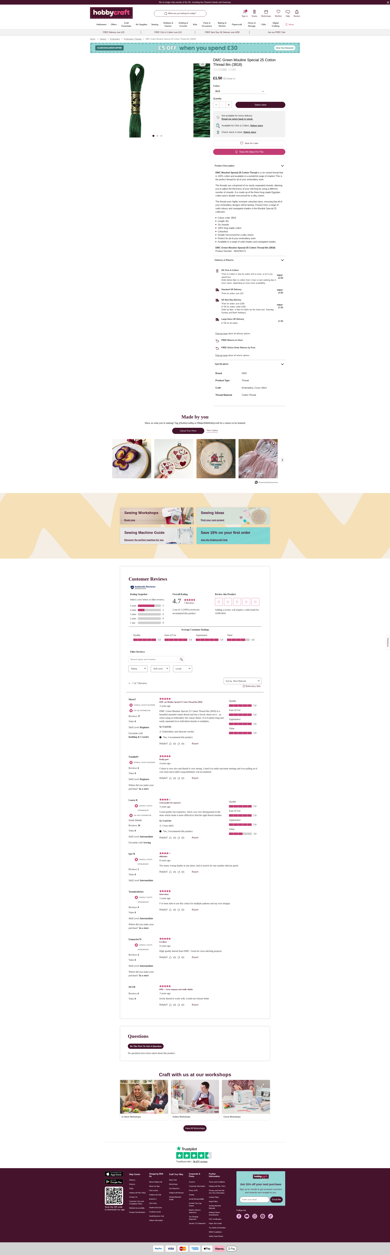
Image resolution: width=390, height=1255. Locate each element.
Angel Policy (213, 1201)
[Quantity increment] (229, 105)
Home (92, 39)
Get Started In (174, 1188)
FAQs (131, 1188)
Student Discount (155, 1207)
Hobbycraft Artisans (176, 1193)
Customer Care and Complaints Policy (136, 1202)
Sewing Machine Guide (175, 1198)
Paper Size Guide (215, 1223)
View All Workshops (195, 1128)
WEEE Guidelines (215, 1232)
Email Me (276, 1199)
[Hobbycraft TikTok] (270, 1216)
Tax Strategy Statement (193, 1218)
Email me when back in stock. (237, 119)
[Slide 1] (153, 135)
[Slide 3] (161, 135)
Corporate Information (197, 1186)
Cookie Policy (214, 1197)
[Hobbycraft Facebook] (238, 1216)
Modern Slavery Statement (195, 1211)
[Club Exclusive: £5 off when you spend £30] (195, 48)
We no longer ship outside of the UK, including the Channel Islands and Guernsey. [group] (195, 2)
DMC (244, 373)
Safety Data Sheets (216, 1236)
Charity (191, 1195)
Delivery (132, 1180)
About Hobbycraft (155, 1182)
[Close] (388, 2)
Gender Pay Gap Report (195, 1204)
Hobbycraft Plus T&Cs (217, 1186)
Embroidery (115, 39)
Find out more (221, 333)
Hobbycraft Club (155, 1195)
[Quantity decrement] (216, 105)
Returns (132, 1184)
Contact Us (133, 1197)
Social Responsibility (196, 1199)
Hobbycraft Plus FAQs (137, 1193)
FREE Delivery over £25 (113, 32)
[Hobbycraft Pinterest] (262, 1216)
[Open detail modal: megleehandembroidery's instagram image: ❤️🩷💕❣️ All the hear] (173, 458)
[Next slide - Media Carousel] (282, 460)
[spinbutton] (222, 105)
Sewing (103, 39)
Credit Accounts (155, 1212)
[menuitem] (101, 24)
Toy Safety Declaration (217, 1228)
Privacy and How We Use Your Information (216, 1192)
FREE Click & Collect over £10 (168, 32)
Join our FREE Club (276, 32)
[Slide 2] (157, 135)
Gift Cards (153, 1203)
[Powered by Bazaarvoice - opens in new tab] (266, 483)
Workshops (173, 1184)
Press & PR (193, 1190)
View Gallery (212, 430)
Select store (256, 125)
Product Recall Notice (137, 1212)
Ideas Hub (173, 1180)
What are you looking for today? (182, 13)
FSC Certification (215, 1219)
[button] (147, 100)
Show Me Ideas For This (251, 151)
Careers (192, 1182)
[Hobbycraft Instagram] (254, 1216)
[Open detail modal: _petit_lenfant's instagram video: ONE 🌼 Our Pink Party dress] (258, 458)
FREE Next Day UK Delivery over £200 (222, 32)
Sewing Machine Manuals (215, 1207)
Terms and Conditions (217, 1182)
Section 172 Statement (197, 1223)
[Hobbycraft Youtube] (246, 1216)
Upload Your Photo (188, 431)
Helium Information (156, 1220)
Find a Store (153, 1190)
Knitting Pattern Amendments (214, 1214)
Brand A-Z (153, 1199)
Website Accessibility (137, 1208)
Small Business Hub (156, 1216)
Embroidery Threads (133, 39)
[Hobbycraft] (111, 14)
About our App (154, 1186)
